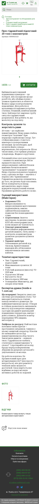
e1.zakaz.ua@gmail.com (19, 482)
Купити (30, 85)
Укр (31, 2)
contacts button (23, 3)
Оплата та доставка (19, 456)
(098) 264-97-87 (23, 473)
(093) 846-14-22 (23, 475)
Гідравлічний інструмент (16, 22)
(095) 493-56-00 (23, 470)
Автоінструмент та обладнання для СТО (20, 20)
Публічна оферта (19, 462)
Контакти (19, 453)
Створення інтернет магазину (12, 502)
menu (35, 3)
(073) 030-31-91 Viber (23, 478)
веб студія (34, 502)
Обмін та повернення (19, 459)
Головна (8, 17)
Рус (31, 5)
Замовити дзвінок (19, 495)
